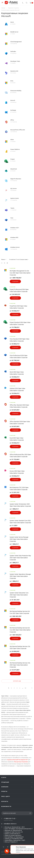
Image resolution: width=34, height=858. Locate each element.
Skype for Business (15, 178)
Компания (4, 786)
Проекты (4, 791)
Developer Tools (15, 61)
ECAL (11, 81)
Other (12, 139)
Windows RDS (14, 237)
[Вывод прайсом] (7, 263)
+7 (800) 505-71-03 (9, 818)
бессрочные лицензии (21, 761)
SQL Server (13, 188)
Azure (12, 22)
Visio (11, 218)
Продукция (5, 782)
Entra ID (12, 100)
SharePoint (13, 169)
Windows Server (15, 247)
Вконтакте (3, 847)
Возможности (6, 806)
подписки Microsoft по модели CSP (17, 759)
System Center (14, 198)
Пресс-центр (5, 796)
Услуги (3, 777)
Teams (12, 208)
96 (25, 688)
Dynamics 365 (14, 71)
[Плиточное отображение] (2, 263)
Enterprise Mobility (15, 90)
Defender (13, 51)
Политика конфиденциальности (10, 854)
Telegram (7, 847)
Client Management (16, 41)
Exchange (13, 110)
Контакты (4, 801)
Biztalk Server (14, 32)
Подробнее (15, 281)
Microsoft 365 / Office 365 (17, 129)
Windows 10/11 (14, 227)
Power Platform (15, 149)
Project (12, 159)
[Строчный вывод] (4, 263)
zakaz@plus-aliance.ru (10, 823)
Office (12, 120)
